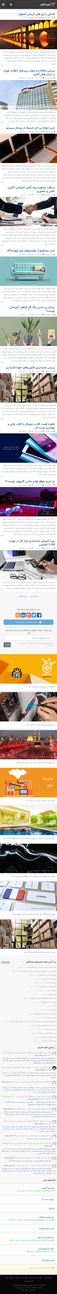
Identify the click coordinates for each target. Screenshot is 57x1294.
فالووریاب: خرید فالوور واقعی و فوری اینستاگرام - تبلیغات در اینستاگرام (31, 1218)
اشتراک (7, 645)
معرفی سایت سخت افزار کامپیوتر (42, 1013)
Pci (51, 1006)
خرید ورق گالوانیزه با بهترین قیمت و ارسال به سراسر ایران (35, 1189)
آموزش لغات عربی (45, 982)
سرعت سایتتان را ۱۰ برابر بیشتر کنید (29, 1165)
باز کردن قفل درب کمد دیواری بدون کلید (31, 1157)
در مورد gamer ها (47, 1029)
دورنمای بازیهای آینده (46, 1017)
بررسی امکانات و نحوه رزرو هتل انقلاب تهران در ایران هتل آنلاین (29, 72)
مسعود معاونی (46, 1067)
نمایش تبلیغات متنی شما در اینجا (41, 1267)
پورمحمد (48, 1121)
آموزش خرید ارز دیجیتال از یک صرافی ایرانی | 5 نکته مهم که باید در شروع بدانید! (26, 1097)
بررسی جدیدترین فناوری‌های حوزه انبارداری (30, 367)
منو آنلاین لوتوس (45, 1135)
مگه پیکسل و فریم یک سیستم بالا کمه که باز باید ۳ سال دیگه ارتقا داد (29, 1021)
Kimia (49, 1109)
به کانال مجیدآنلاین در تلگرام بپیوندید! (27, 622)
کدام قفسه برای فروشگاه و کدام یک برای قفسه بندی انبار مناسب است (26, 1054)
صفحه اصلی (48, 1277)
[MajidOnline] (48, 4)
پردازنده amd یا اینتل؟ (45, 1002)
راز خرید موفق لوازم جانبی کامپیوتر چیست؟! (30, 481)
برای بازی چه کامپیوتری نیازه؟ (43, 1025)
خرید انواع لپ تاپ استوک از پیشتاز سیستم (30, 128)
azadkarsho (47, 1082)
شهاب (49, 1052)
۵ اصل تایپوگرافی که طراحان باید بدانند (28, 1082)
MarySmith (47, 1165)
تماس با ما (24, 1277)
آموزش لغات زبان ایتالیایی (43, 986)
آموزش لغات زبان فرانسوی (43, 975)
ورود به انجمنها (5, 962)
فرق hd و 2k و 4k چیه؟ (45, 1041)
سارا (50, 1143)
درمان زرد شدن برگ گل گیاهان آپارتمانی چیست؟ (32, 309)
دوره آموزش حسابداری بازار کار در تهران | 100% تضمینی (31, 543)
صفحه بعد (33, 596)
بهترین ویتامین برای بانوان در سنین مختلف (30, 1109)
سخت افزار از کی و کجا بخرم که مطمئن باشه (37, 967)
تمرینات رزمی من (47, 990)
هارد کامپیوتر (48, 994)
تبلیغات (17, 1277)
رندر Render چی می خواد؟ (44, 1033)
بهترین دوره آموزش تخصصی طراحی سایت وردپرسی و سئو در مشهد (32, 1238)
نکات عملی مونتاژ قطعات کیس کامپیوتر (40, 998)
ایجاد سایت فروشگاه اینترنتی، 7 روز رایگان (40, 1250)
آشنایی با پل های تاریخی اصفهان (36, 14)
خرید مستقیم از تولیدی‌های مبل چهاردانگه (31, 250)
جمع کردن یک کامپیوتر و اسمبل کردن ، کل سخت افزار (34, 971)
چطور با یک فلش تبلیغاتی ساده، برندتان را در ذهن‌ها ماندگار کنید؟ (27, 1122)
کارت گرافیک (48, 1010)
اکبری (49, 1157)
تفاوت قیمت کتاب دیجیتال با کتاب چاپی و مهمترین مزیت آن (31, 426)
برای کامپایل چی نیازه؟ (45, 1037)
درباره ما (40, 1277)
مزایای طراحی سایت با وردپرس (28, 1135)
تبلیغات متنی (9, 1277)
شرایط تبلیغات (28, 1281)
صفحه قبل (23, 596)
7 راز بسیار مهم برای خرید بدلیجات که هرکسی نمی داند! (27, 1143)
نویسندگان (32, 1277)
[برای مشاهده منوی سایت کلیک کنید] (3, 4)
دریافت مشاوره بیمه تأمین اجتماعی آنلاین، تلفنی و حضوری (31, 189)
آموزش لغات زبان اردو (44, 979)
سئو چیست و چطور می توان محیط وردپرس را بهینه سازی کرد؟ (26, 1068)
